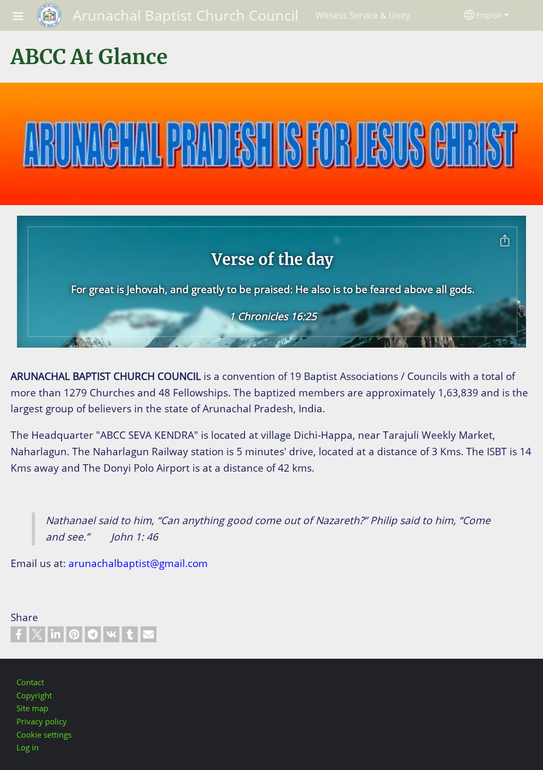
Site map (32, 708)
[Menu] (24, 17)
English (489, 15)
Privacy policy (41, 721)
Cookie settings (44, 734)
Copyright (34, 695)
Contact (30, 682)
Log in (27, 747)
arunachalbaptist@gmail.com (138, 563)
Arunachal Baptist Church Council (186, 15)
